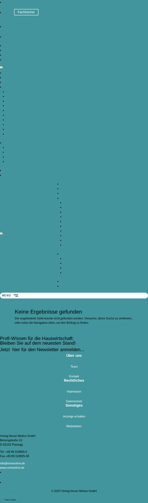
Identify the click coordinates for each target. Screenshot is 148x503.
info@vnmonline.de (12, 463)
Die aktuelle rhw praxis (133, 175)
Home (144, 72)
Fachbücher (26, 12)
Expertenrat (140, 55)
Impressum (74, 391)
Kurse (144, 45)
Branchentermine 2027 (133, 156)
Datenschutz (74, 401)
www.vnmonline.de (12, 467)
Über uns (142, 124)
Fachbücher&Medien (134, 50)
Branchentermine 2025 (133, 147)
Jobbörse (142, 96)
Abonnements (139, 77)
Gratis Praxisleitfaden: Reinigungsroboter (121, 105)
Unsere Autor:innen (135, 119)
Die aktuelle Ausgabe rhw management (123, 170)
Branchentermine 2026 (133, 152)
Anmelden (11, 327)
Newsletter (141, 59)
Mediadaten (74, 426)
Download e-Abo (137, 82)
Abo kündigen (139, 133)
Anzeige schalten (137, 91)
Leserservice (140, 110)
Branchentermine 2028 (133, 161)
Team (74, 366)
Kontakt (143, 129)
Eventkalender (138, 142)
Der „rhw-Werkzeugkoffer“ (131, 101)
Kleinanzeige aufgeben (133, 115)
